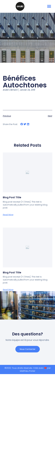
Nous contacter (27, 349)
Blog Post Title (12, 197)
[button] (49, 6)
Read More (8, 214)
